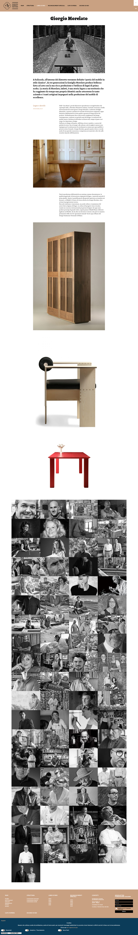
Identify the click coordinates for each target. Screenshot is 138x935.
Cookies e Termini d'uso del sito (100, 906)
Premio (7, 904)
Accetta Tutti (14, 933)
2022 (50, 900)
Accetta (4, 933)
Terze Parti (66, 930)
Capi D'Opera (72, 5)
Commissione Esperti (32, 900)
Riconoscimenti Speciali (56, 5)
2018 (50, 903)
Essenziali (9, 930)
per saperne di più (72, 927)
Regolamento (8, 903)
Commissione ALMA (32, 901)
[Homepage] (11, 5)
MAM (22, 5)
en (136, 8)
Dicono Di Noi (84, 5)
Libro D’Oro (41, 5)
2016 (50, 904)
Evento (7, 906)
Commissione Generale (33, 898)
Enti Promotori (9, 900)
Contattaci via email (97, 904)
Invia (124, 911)
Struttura (30, 5)
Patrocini (7, 901)
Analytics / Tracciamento (37, 930)
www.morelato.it (38, 108)
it (135, 2)
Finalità (7, 898)
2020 (50, 901)
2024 (50, 898)
